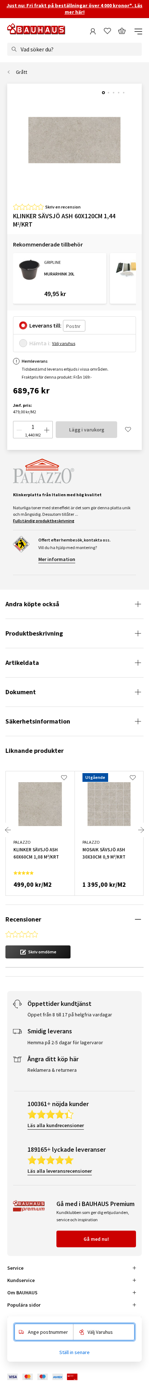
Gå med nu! (96, 1239)
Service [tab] (15, 1268)
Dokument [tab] (20, 692)
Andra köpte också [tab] (32, 604)
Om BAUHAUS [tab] (22, 1292)
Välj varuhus (63, 343)
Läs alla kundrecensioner (55, 1125)
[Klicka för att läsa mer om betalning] (47, 1377)
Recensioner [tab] (23, 919)
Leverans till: (45, 325)
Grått (21, 72)
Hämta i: (40, 343)
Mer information (56, 559)
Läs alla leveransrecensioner (59, 1171)
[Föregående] (8, 830)
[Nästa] (141, 830)
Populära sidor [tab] (24, 1305)
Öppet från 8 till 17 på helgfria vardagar (69, 1014)
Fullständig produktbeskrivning (43, 520)
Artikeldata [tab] (22, 662)
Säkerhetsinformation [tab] (37, 721)
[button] (38, 951)
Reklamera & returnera (52, 1070)
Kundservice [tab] (21, 1280)
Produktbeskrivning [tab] (34, 633)
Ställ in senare (74, 1352)
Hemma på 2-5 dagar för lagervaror (65, 1042)
